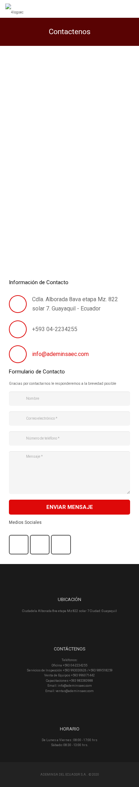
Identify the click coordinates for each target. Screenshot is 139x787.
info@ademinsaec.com (60, 354)
